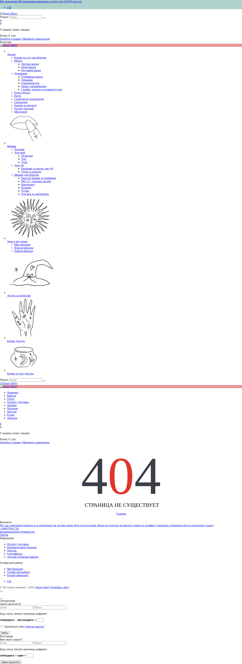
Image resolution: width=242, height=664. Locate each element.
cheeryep (12, 417)
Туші (24, 162)
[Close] (1, 598)
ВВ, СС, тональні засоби (36, 181)
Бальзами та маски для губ (37, 168)
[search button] (44, 17)
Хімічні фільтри (23, 250)
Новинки (12, 392)
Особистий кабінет (18, 572)
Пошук (4, 16)
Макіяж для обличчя (26, 174)
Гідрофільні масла (32, 76)
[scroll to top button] (1, 591)
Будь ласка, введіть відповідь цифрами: (23, 613)
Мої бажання (15, 568)
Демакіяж (27, 79)
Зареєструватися (10, 662)
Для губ (19, 165)
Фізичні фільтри (23, 247)
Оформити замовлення (35, 38)
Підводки (27, 155)
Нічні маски (28, 67)
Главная (121, 513)
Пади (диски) (22, 92)
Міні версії (20, 111)
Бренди (11, 395)
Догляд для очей (24, 108)
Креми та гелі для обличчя (30, 57)
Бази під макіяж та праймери (38, 178)
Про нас (12, 411)
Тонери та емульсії (25, 105)
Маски (18, 60)
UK (9, 7)
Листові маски (30, 63)
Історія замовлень (17, 575)
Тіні (23, 158)
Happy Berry (42, 587)
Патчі (17, 95)
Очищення (20, 73)
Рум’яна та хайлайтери (35, 194)
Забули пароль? (35, 626)
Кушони (26, 187)
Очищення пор (30, 83)
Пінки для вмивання (33, 86)
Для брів (19, 149)
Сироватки (20, 102)
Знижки (12, 405)
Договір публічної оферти (22, 556)
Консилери (28, 184)
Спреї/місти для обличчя (29, 98)
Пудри (25, 190)
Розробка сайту (60, 587)
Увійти (4, 633)
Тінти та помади (31, 171)
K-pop (10, 414)
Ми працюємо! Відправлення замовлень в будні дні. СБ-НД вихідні (41, 1)
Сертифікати (14, 553)
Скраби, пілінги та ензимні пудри (41, 89)
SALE (10, 398)
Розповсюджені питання (21, 547)
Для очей (19, 152)
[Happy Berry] (9, 13)
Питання (12, 408)
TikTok (4, 534)
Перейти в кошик (10, 38)
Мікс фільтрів (22, 244)
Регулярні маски (31, 70)
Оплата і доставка (18, 402)
